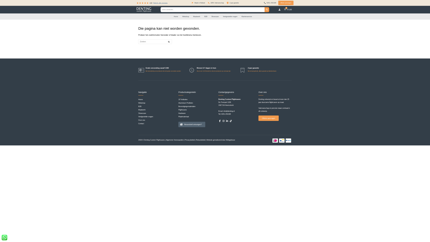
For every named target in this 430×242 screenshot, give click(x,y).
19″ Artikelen (182, 99)
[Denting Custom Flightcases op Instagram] (223, 121)
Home (176, 16)
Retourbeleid (200, 140)
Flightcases (182, 110)
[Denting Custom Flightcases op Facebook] (219, 121)
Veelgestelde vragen (230, 16)
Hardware (182, 113)
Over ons (141, 120)
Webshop (185, 16)
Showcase (215, 16)
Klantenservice (247, 16)
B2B (205, 16)
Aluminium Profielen (185, 103)
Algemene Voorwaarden (174, 140)
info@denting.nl (229, 111)
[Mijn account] (279, 10)
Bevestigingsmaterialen (186, 106)
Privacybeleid (190, 140)
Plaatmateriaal (183, 117)
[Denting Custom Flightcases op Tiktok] (230, 121)
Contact (141, 123)
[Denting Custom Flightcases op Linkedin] (227, 121)
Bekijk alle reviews (160, 3)
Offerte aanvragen (285, 3)
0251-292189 (226, 114)
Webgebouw (230, 140)
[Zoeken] (169, 42)
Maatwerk (196, 16)
